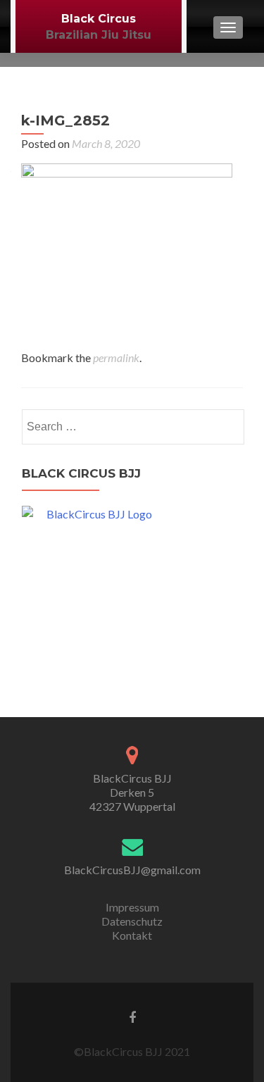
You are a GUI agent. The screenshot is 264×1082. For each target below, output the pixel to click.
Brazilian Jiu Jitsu (98, 35)
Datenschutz (132, 921)
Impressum (132, 907)
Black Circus (98, 18)
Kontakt (132, 935)
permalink (116, 357)
